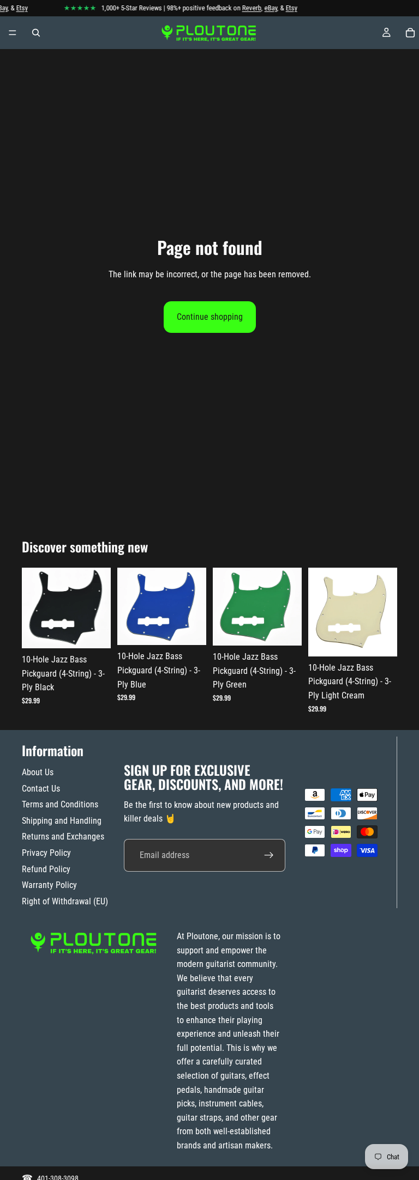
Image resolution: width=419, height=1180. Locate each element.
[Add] (94, 631)
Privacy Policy (46, 853)
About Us (37, 772)
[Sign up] (269, 855)
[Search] (36, 33)
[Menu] (12, 32)
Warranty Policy (49, 885)
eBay (266, 8)
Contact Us (41, 788)
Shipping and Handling (61, 821)
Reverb (246, 8)
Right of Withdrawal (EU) (65, 901)
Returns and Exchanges (63, 836)
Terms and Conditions (60, 804)
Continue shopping (210, 317)
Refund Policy (46, 869)
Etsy (17, 8)
